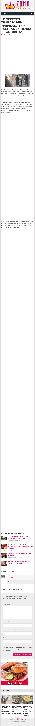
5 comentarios (11, 540)
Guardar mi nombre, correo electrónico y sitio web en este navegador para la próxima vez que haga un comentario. (17, 649)
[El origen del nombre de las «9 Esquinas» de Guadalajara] (17, 699)
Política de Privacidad (12, 724)
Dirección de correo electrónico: (12, 629)
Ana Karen (10, 577)
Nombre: (6, 621)
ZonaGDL (3, 35)
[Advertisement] (17, 54)
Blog (10, 35)
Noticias (14, 35)
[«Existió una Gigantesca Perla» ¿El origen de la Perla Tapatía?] (6, 699)
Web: (4, 637)
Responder (29, 577)
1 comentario (21, 35)
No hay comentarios (6, 550)
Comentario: (7, 604)
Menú (4, 13)
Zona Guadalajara (19, 720)
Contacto (26, 724)
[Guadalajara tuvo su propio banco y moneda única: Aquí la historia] (28, 699)
